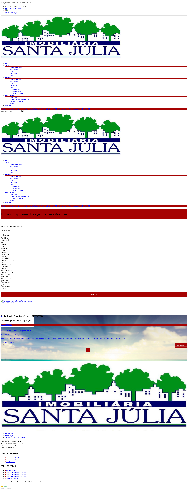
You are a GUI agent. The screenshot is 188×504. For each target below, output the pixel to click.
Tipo (2, 242)
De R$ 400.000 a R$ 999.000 (16, 476)
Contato (8, 105)
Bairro (3, 250)
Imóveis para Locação (27, 109)
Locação (8, 77)
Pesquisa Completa (16, 101)
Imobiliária (13, 97)
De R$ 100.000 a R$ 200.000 (16, 472)
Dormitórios (5, 258)
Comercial (13, 73)
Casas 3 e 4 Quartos (16, 93)
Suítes (3, 262)
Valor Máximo (6, 278)
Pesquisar (94, 294)
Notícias (12, 103)
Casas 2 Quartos (15, 91)
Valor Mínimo (5, 274)
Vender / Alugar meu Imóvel (19, 99)
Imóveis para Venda (12, 109)
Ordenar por (5, 254)
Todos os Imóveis (16, 67)
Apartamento (14, 69)
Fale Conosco (10, 462)
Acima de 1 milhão (12, 478)
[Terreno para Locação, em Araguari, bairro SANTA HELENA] (17, 326)
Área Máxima (5, 286)
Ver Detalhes (181, 345)
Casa (11, 71)
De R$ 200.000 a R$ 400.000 (16, 474)
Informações (9, 95)
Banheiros (4, 266)
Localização (9, 436)
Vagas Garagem (6, 270)
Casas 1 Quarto (15, 89)
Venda (7, 65)
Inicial (7, 63)
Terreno (12, 75)
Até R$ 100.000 (11, 470)
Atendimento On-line (14, 8)
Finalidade (4, 238)
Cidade (3, 246)
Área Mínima (5, 282)
